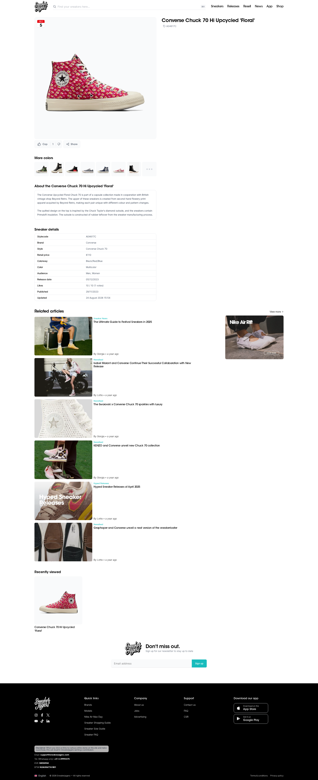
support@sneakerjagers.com (54, 755)
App (269, 6)
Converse (91, 242)
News (259, 6)
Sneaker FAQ (91, 734)
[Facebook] (42, 715)
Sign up (199, 663)
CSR (186, 716)
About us (139, 704)
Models (88, 710)
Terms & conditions (259, 775)
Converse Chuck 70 (96, 248)
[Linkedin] (48, 721)
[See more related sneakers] (149, 169)
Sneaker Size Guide (94, 728)
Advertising (140, 716)
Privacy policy (277, 775)
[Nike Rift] (254, 337)
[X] (48, 715)
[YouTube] (36, 721)
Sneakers (217, 6)
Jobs (136, 710)
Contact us (190, 704)
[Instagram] (36, 715)
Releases (233, 6)
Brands (88, 704)
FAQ (186, 710)
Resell (247, 6)
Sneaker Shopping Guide (97, 722)
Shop (280, 6)
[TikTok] (42, 721)
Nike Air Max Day (93, 716)
